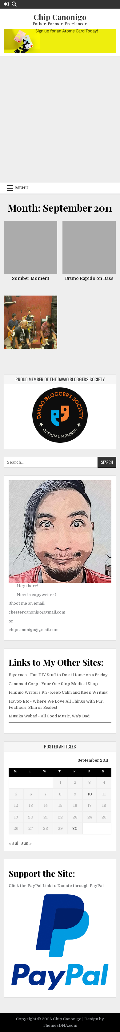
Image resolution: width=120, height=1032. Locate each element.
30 (75, 828)
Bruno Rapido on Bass (89, 278)
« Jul (13, 843)
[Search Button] (14, 4)
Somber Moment (30, 278)
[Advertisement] (60, 119)
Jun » (26, 843)
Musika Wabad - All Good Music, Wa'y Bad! (49, 716)
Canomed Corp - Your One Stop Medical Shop (53, 683)
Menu (22, 188)
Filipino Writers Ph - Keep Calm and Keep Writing (58, 692)
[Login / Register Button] (6, 4)
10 (89, 794)
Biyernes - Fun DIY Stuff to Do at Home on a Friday (58, 675)
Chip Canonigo (60, 17)
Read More (32, 246)
